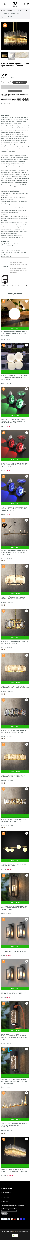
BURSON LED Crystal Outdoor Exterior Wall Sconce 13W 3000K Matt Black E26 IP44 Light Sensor (14, 1081)
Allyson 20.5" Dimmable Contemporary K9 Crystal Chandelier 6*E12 (14, 642)
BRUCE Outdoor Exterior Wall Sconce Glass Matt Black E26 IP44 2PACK (13, 993)
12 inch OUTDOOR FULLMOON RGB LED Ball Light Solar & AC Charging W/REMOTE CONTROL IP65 (14, 333)
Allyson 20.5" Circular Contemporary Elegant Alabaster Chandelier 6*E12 (13, 598)
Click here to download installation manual (14, 286)
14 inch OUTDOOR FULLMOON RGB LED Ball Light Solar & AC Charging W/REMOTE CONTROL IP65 (14, 377)
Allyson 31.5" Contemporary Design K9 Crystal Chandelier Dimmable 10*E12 (13, 731)
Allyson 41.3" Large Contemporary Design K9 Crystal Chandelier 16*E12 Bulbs (14, 820)
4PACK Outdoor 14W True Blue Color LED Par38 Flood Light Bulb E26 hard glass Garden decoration (14, 508)
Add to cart (15, 416)
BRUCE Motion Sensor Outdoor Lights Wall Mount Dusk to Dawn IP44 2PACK (13, 951)
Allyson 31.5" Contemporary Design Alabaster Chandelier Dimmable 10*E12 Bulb (15, 687)
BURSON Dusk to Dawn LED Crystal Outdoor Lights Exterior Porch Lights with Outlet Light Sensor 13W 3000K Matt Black (14, 1036)
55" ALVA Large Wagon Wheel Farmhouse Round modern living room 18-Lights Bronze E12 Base (14, 552)
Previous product (23, 10)
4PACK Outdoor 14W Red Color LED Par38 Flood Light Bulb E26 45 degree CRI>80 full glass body (14, 465)
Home (3, 10)
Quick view (26, 301)
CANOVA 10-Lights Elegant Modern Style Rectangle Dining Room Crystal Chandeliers (14, 1125)
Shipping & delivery (21, 112)
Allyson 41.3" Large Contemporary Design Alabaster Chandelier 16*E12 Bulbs (14, 776)
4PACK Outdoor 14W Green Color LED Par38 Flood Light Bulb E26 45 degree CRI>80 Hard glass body (13, 421)
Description (6, 112)
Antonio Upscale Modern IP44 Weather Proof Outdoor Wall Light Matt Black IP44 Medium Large (14, 907)
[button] (15, 87)
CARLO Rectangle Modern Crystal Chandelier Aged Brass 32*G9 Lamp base (14, 1170)
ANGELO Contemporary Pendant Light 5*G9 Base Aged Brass (13, 865)
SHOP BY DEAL (11, 10)
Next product (27, 10)
